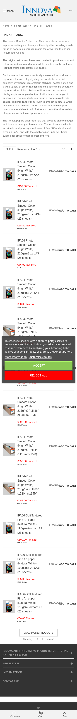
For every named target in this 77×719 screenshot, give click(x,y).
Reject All (38, 375)
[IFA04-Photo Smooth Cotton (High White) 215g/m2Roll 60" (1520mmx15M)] (9, 489)
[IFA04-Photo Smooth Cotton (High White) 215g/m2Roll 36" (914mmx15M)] (9, 410)
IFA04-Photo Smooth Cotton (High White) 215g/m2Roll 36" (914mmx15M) (28, 406)
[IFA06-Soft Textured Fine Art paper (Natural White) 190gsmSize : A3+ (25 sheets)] (9, 567)
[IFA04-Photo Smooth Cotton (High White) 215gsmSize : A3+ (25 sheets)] (9, 213)
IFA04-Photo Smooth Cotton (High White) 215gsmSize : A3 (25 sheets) (28, 249)
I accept (38, 365)
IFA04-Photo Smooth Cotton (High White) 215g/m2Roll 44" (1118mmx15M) (28, 445)
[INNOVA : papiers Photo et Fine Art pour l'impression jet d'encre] (41, 10)
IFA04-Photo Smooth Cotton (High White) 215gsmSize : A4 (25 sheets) (28, 288)
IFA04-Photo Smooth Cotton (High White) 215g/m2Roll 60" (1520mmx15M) (28, 485)
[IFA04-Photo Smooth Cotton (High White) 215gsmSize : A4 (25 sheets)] (9, 292)
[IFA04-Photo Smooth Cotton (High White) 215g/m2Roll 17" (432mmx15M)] (9, 331)
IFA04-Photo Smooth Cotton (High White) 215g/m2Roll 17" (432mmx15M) (28, 328)
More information (16, 357)
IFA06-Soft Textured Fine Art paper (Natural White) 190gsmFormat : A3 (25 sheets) (29, 603)
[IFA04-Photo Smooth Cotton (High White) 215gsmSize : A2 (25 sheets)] (9, 174)
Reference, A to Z (27, 149)
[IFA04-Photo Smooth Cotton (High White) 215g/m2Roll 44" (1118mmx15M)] (9, 449)
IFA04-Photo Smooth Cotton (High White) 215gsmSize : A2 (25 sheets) (28, 170)
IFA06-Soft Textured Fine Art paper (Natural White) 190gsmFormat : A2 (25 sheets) (29, 524)
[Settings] (71, 10)
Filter (9, 149)
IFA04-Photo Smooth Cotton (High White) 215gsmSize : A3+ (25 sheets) (28, 210)
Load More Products (38, 632)
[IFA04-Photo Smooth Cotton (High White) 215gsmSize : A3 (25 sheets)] (9, 253)
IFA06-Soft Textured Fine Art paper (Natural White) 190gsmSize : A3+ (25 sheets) (29, 563)
